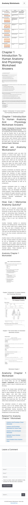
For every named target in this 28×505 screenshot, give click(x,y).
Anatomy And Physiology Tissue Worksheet (15, 423)
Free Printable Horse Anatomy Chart (14, 440)
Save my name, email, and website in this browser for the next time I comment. (14, 480)
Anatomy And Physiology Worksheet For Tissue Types (14, 427)
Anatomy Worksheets (10, 3)
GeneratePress (14, 503)
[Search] (23, 494)
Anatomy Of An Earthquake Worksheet (14, 431)
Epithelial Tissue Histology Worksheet (13, 435)
